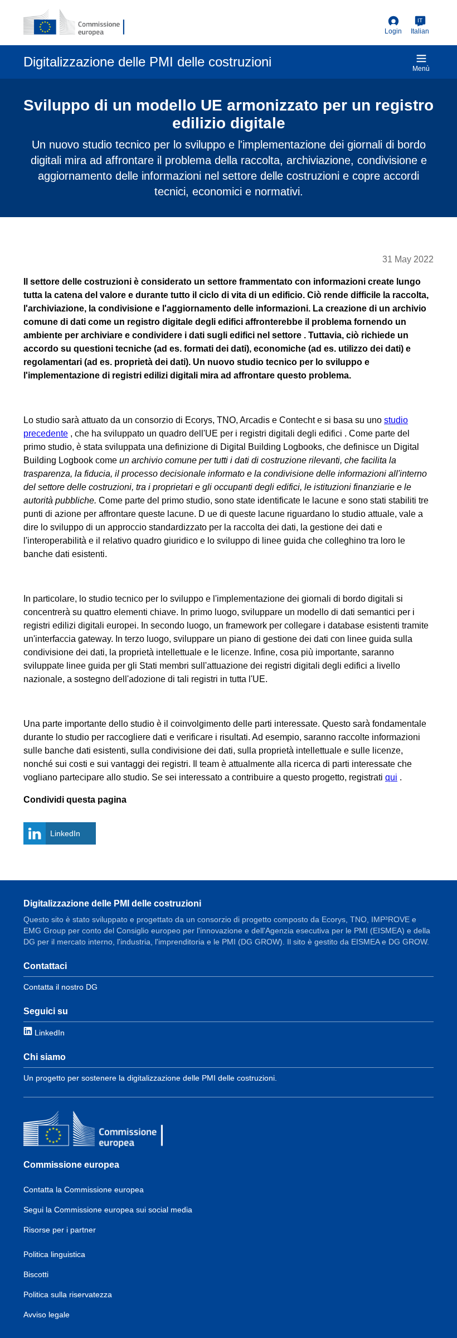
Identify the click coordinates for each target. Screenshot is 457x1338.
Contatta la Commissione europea (83, 1189)
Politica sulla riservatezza (67, 1294)
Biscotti (35, 1274)
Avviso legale (46, 1314)
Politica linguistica (54, 1254)
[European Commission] (73, 22)
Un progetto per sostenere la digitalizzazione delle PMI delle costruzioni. (150, 1077)
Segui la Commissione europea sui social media (107, 1209)
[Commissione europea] (93, 1130)
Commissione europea (71, 1164)
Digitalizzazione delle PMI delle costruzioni (112, 903)
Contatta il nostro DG (60, 986)
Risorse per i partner (59, 1229)
